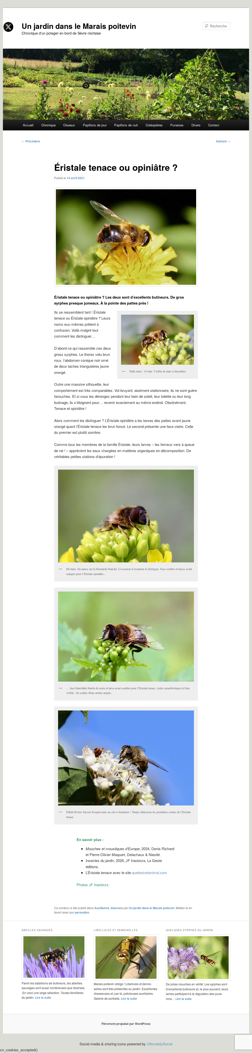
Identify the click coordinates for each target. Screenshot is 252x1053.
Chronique (48, 125)
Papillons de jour (95, 125)
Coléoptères (154, 125)
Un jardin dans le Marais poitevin (79, 25)
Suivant (223, 141)
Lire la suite (43, 997)
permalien (82, 912)
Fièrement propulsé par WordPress (126, 1023)
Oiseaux (69, 125)
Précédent (31, 141)
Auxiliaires (101, 908)
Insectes (117, 908)
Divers (196, 125)
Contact (213, 125)
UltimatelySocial (160, 1043)
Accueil (28, 125)
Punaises (177, 125)
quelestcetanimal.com (149, 872)
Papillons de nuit (126, 125)
